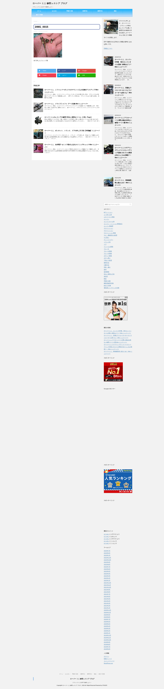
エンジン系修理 (108, 226)
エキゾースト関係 (109, 217)
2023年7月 (107, 551)
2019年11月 (107, 637)
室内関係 (106, 272)
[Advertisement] (118, 426)
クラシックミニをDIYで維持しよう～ (82, 682)
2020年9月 (107, 615)
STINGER (104, 685)
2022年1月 (107, 580)
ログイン (106, 656)
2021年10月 (107, 587)
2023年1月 (107, 555)
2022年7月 (107, 567)
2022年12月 (107, 557)
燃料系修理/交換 (109, 283)
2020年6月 (107, 621)
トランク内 (107, 242)
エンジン (106, 219)
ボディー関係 (108, 256)
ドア (105, 244)
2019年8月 (107, 644)
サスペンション (108, 228)
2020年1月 (107, 633)
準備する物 (70, 11)
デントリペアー (108, 240)
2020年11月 (107, 612)
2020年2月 (107, 630)
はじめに (54, 11)
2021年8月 (107, 592)
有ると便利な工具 (109, 274)
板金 (115, 11)
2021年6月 (107, 596)
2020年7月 (107, 619)
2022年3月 (107, 576)
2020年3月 (107, 628)
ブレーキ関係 (108, 251)
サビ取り (106, 237)
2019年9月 (107, 642)
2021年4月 (107, 601)
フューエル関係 (108, 246)
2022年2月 (107, 578)
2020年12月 (107, 610)
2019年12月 (107, 635)
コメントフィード (109, 661)
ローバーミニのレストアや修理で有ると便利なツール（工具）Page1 (68, 117)
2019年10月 (107, 640)
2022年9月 (107, 562)
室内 (105, 269)
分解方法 (84, 11)
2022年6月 (107, 569)
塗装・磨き (107, 267)
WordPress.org (108, 663)
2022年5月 (107, 571)
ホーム (39, 11)
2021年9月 (107, 589)
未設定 (106, 276)
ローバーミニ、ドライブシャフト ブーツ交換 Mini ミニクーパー (66, 104)
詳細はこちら (108, 48)
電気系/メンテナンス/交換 (111, 288)
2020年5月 (107, 624)
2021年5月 (107, 599)
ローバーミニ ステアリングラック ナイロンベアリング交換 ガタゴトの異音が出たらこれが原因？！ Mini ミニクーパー (123, 152)
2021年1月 (107, 608)
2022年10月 (107, 560)
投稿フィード (108, 658)
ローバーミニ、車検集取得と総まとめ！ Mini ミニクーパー (123, 182)
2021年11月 (107, 585)
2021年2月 (107, 605)
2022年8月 (107, 564)
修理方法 (100, 11)
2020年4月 (107, 626)
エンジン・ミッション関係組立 (113, 224)
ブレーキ (106, 249)
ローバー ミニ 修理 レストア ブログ (50, 3)
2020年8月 (107, 617)
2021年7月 (107, 594)
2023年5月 (107, 553)
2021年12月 (107, 583)
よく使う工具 (108, 214)
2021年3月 (107, 603)
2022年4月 (107, 573)
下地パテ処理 (108, 260)
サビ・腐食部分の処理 (110, 235)
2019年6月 (107, 649)
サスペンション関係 (110, 233)
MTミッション (108, 212)
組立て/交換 (39, 14)
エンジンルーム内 (109, 221)
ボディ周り (107, 258)
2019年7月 (107, 646)
